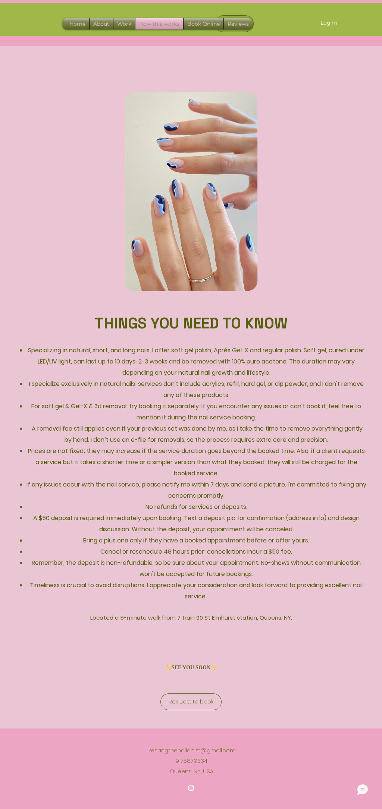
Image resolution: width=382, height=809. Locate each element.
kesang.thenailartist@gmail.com (191, 750)
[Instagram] (191, 788)
